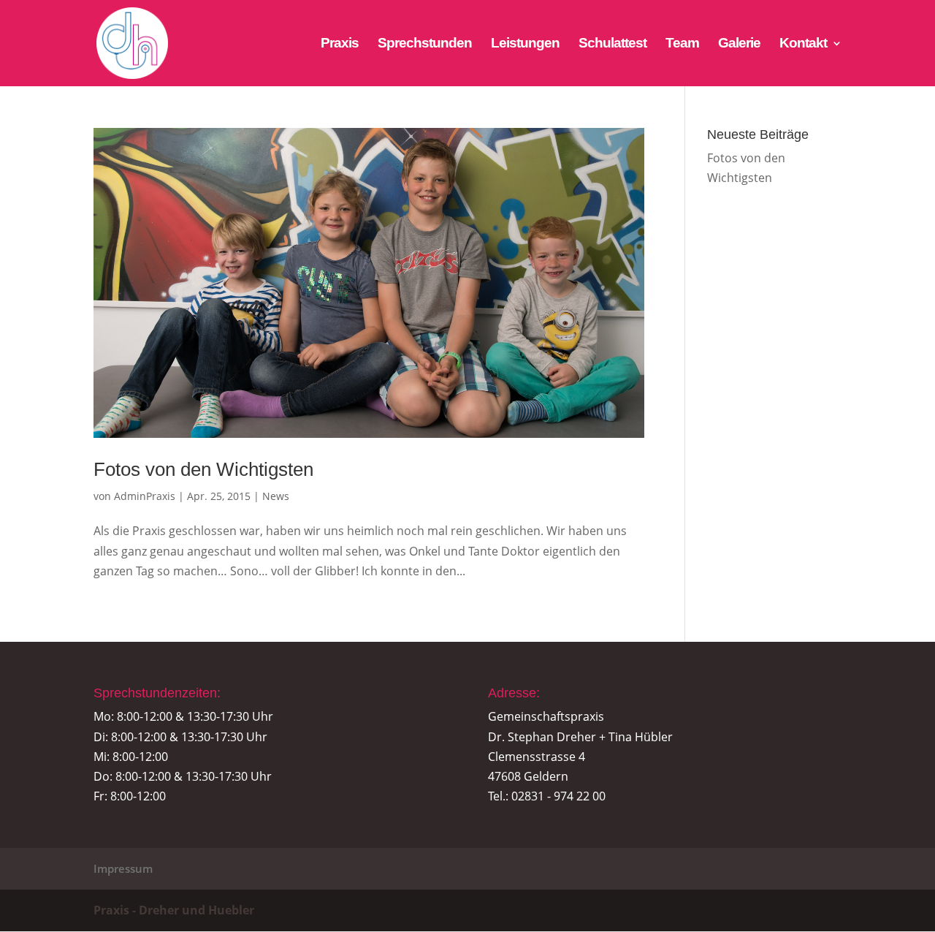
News (275, 496)
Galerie (739, 44)
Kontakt (803, 44)
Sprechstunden (425, 44)
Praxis (340, 44)
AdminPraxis (144, 496)
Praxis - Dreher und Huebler (174, 910)
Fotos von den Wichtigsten (203, 469)
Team (682, 44)
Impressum (123, 868)
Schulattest (612, 44)
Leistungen (525, 44)
